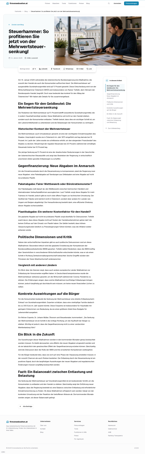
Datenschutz (112, 429)
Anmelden (117, 3)
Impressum (111, 425)
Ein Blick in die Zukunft (114, 114)
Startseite (18, 11)
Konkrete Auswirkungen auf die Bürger (115, 109)
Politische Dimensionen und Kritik (115, 103)
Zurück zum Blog (18, 25)
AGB (109, 432)
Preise (81, 3)
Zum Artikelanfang (114, 128)
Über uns (43, 425)
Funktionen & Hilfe (80, 432)
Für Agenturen (79, 439)
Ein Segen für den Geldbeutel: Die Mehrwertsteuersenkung (116, 88)
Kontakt (42, 429)
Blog (88, 3)
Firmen (47, 3)
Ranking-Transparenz (115, 436)
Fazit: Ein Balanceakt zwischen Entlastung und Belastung (114, 120)
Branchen (56, 3)
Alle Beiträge (27, 406)
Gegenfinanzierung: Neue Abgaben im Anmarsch (113, 96)
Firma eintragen (131, 3)
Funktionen (72, 3)
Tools (64, 3)
